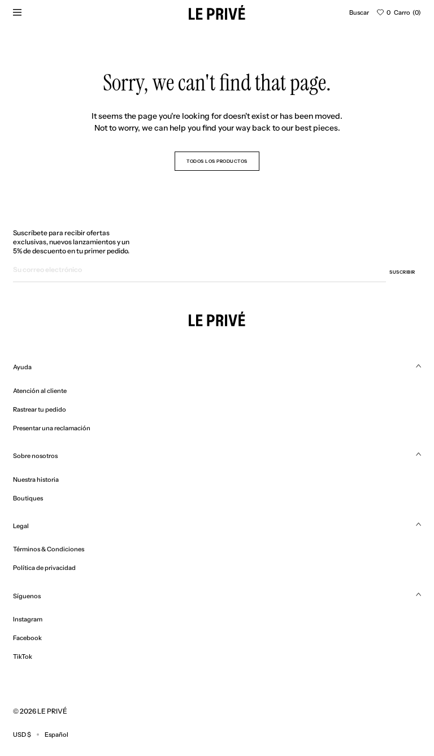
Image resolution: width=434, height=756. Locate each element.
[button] (359, 12)
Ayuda (22, 367)
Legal (21, 526)
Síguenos (27, 596)
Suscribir (402, 272)
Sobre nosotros (35, 456)
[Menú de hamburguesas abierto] (17, 12)
